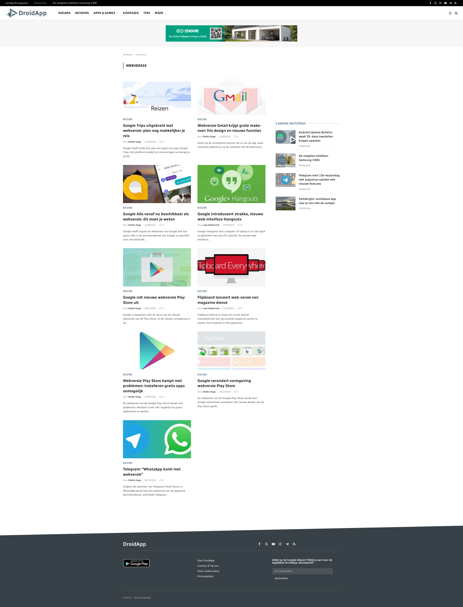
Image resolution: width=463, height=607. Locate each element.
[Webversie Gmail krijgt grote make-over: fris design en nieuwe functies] (231, 95)
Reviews (82, 13)
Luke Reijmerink (211, 225)
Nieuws (64, 13)
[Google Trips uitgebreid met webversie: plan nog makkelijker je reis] (157, 95)
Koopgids (131, 13)
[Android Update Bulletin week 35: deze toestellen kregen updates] (286, 137)
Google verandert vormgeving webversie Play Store (224, 383)
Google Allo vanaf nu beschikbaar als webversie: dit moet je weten (156, 216)
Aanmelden (281, 578)
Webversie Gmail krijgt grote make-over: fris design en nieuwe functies (229, 128)
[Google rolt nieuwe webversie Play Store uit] (157, 267)
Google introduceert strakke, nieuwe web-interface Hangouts (230, 216)
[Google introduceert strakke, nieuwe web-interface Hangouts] (231, 184)
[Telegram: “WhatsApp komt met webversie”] (157, 439)
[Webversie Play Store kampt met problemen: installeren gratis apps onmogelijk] (157, 351)
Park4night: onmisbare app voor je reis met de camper (317, 201)
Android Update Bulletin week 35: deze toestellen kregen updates (316, 136)
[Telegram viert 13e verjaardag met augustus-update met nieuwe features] (286, 180)
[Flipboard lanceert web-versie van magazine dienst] (231, 267)
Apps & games (104, 13)
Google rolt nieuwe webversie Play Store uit (154, 300)
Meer (159, 13)
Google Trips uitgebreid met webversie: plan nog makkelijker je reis (154, 130)
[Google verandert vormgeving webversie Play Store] (231, 351)
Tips (146, 13)
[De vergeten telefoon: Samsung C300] (286, 160)
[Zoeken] (456, 13)
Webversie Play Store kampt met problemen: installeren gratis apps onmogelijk (154, 385)
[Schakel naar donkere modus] (450, 13)
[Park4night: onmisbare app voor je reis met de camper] (286, 203)
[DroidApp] (27, 13)
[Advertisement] (308, 87)
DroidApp (127, 54)
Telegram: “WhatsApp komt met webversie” (152, 472)
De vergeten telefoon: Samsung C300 (75, 3)
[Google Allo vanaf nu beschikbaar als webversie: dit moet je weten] (157, 184)
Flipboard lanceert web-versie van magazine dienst (227, 300)
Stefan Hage (134, 142)
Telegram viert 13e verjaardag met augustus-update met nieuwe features (319, 179)
